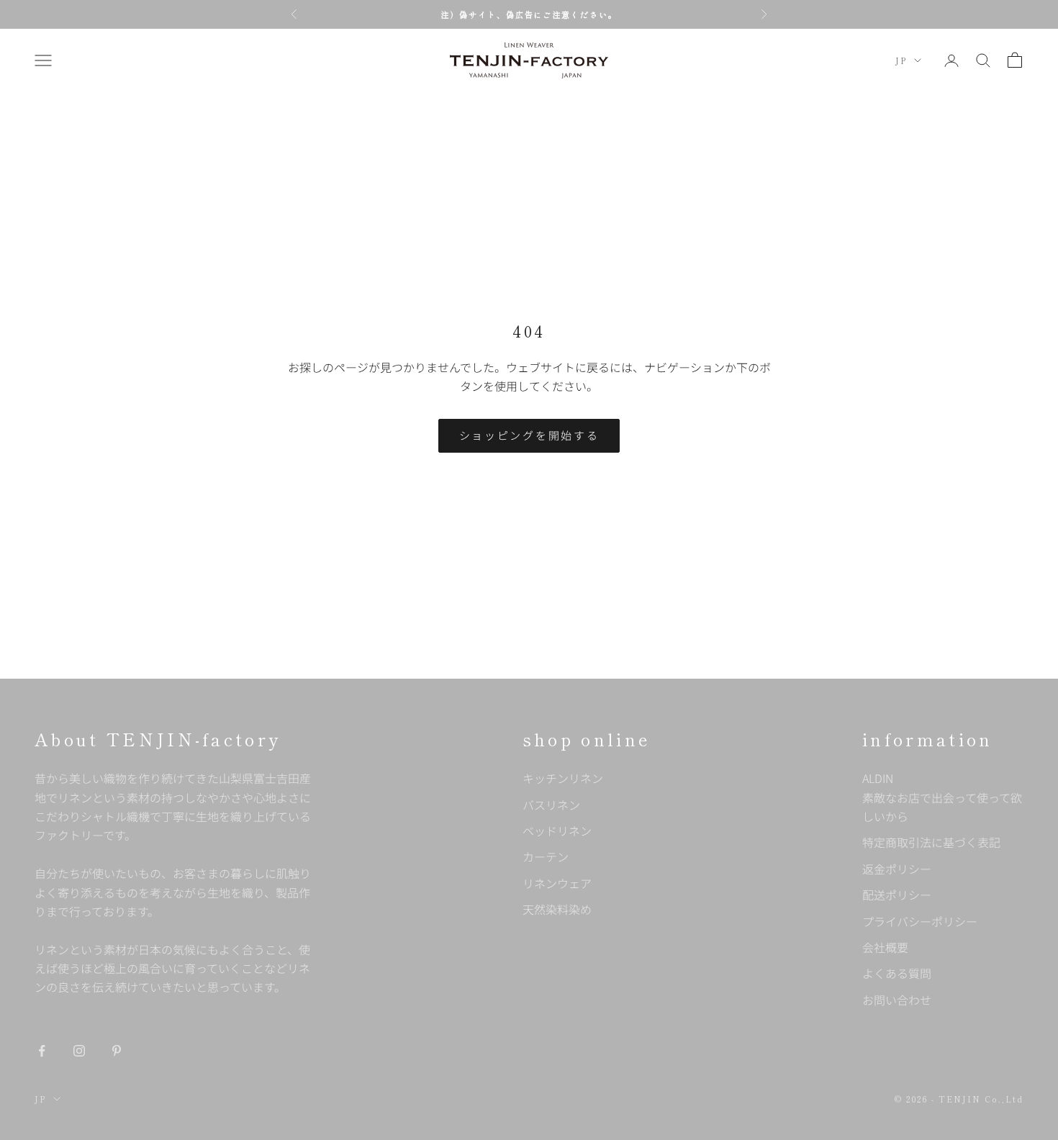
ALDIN (942, 797)
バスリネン (551, 804)
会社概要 (885, 947)
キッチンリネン (563, 778)
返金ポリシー (896, 868)
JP (901, 60)
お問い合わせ (896, 999)
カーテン (546, 856)
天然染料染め (557, 909)
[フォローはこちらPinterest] (116, 1051)
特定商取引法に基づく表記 (931, 842)
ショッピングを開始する (529, 435)
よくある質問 (896, 973)
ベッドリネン (557, 830)
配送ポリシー (896, 894)
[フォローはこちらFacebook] (42, 1051)
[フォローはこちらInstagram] (79, 1051)
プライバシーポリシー (919, 921)
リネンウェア (557, 883)
